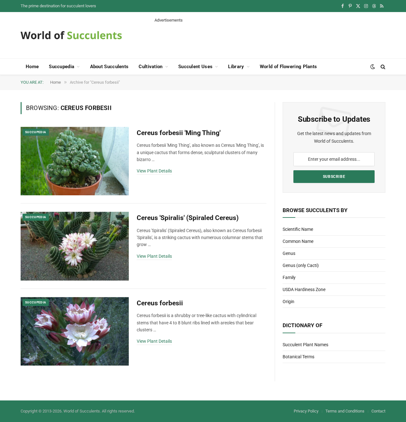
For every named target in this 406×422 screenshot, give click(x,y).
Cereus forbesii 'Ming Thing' (178, 133)
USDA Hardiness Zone (304, 289)
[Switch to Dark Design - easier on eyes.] (373, 66)
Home (32, 66)
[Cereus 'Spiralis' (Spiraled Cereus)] (75, 246)
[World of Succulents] (71, 35)
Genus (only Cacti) (301, 265)
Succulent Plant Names (305, 344)
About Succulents (109, 66)
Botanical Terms (298, 356)
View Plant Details (154, 170)
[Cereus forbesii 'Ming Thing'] (75, 161)
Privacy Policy (306, 411)
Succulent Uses (195, 66)
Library (236, 66)
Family (289, 277)
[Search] (382, 67)
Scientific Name (298, 229)
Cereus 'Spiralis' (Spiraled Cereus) (188, 218)
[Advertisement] (269, 37)
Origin (288, 301)
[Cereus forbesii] (75, 331)
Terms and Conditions (344, 411)
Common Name (298, 241)
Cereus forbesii (160, 303)
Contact (378, 411)
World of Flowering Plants (288, 66)
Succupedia (61, 66)
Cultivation (150, 66)
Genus (289, 253)
